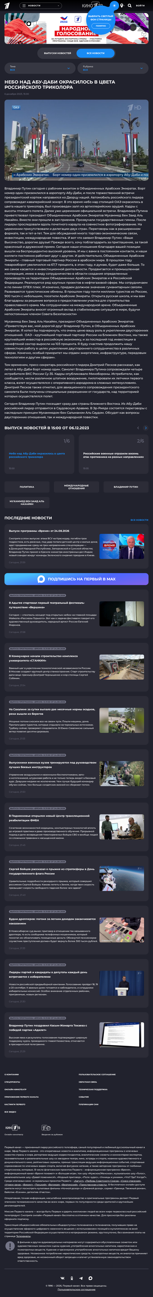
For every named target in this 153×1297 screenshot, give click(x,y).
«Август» (79, 1180)
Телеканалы (23, 1236)
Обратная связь (88, 1082)
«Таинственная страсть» (93, 1184)
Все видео (10, 1112)
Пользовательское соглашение (97, 1074)
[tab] (57, 53)
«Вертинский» (69, 1184)
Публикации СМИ (88, 1104)
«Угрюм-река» (12, 1184)
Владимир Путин (126, 486)
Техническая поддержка (93, 1089)
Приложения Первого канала (21, 1097)
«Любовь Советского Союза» (102, 1180)
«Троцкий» (40, 1184)
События (84, 1097)
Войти (140, 5)
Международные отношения (76, 487)
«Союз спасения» (130, 1180)
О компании (11, 1074)
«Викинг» (27, 1184)
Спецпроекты (12, 1082)
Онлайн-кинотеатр (15, 1089)
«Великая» (54, 1184)
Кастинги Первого (14, 1104)
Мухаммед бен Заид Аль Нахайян (27, 502)
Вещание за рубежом (52, 1134)
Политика (27, 486)
